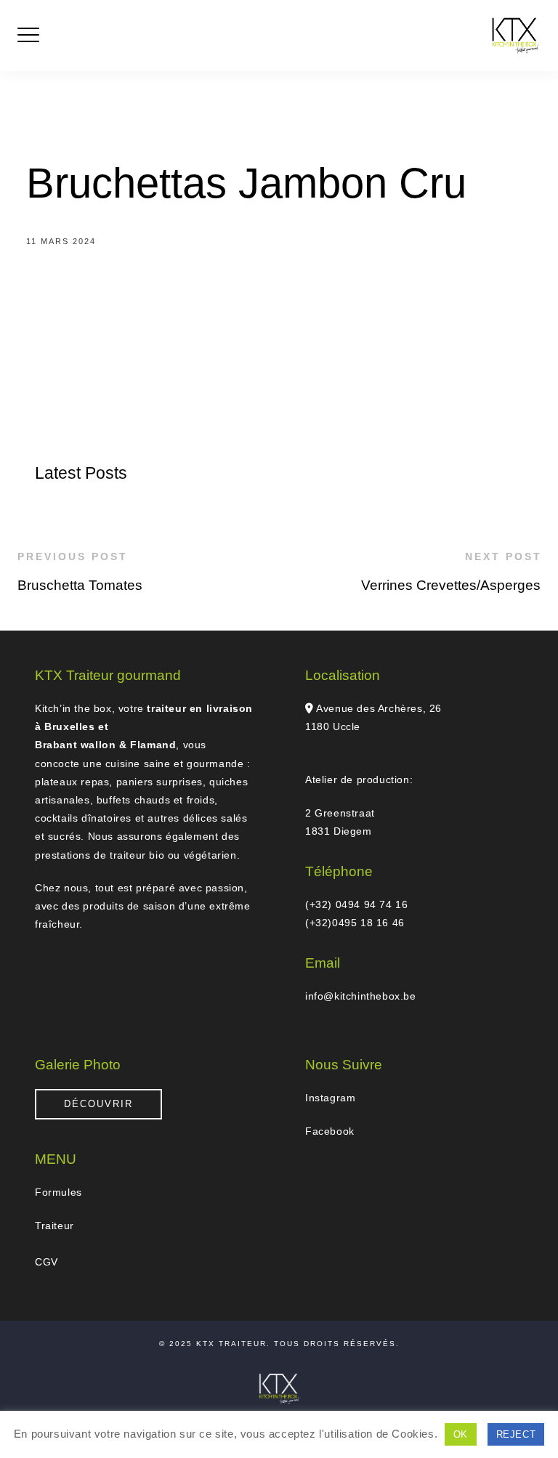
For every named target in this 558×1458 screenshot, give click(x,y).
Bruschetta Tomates (79, 585)
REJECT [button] (516, 1434)
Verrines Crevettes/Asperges (451, 585)
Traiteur (54, 1225)
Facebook (330, 1131)
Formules (58, 1192)
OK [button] (460, 1434)
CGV (46, 1262)
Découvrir (98, 1103)
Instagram (330, 1097)
